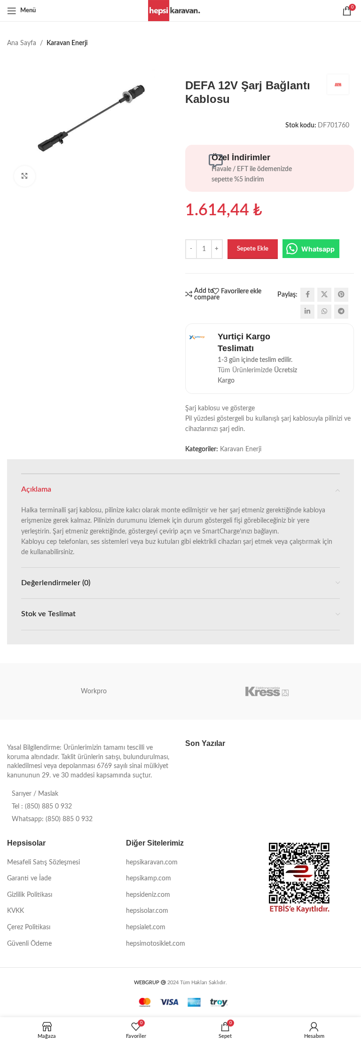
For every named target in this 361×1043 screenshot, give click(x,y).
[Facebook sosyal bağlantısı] (307, 295)
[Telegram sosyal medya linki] (341, 312)
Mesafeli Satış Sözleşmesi (43, 862)
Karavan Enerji (67, 43)
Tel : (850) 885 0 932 (42, 806)
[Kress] (267, 691)
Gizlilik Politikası (29, 895)
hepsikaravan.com (152, 862)
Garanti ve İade (29, 878)
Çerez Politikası (28, 927)
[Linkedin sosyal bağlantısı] (307, 312)
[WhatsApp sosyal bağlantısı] (324, 312)
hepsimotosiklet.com (155, 944)
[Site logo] (180, 10)
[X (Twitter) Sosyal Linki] (324, 295)
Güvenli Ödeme (29, 944)
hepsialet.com (145, 927)
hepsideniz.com (148, 895)
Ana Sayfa (21, 43)
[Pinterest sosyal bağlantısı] (341, 295)
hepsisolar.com (147, 911)
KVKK (15, 911)
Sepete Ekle (252, 249)
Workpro (94, 691)
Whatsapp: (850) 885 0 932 (52, 819)
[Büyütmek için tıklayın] (24, 176)
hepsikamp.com (148, 878)
